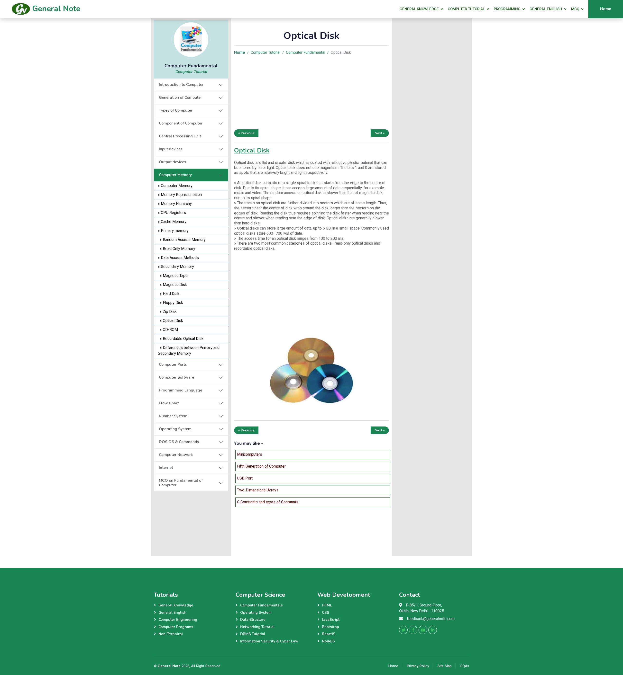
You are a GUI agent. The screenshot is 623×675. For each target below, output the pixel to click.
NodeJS (328, 641)
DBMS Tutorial (252, 633)
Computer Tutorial (466, 9)
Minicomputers (249, 454)
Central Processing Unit (180, 136)
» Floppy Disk (170, 303)
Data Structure (253, 619)
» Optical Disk (170, 321)
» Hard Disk (168, 294)
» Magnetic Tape (173, 276)
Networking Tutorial (257, 626)
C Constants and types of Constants (267, 502)
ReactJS (328, 633)
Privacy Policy (418, 666)
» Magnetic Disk (172, 285)
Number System (173, 416)
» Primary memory (173, 231)
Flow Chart (169, 403)
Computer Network (176, 454)
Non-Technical (170, 633)
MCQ (575, 9)
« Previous (246, 133)
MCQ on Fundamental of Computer (181, 483)
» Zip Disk (167, 312)
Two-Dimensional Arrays (257, 490)
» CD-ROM (168, 330)
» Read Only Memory (176, 249)
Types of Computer (175, 110)
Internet (166, 467)
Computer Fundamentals (261, 605)
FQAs (464, 666)
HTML (327, 605)
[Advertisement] (191, 522)
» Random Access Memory (182, 240)
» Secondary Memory (176, 267)
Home (605, 9)
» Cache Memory (172, 222)
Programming (507, 9)
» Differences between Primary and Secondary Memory (189, 350)
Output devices (172, 162)
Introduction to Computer (181, 84)
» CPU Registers (172, 213)
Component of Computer (180, 123)
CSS (325, 612)
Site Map (445, 666)
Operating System (175, 429)
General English (546, 9)
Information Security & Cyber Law (269, 641)
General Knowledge (419, 9)
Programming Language (180, 390)
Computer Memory (175, 175)
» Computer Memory (175, 186)
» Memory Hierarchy (175, 204)
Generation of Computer (180, 97)
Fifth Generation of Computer (261, 466)
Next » (380, 133)
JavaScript (330, 619)
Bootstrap (330, 626)
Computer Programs (175, 626)
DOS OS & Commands (179, 441)
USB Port (245, 478)
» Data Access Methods (178, 258)
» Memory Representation (180, 195)
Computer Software (176, 377)
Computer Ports (173, 364)
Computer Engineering (177, 619)
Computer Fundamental (305, 52)
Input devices (171, 149)
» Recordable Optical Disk (180, 339)
